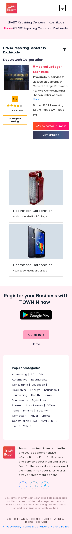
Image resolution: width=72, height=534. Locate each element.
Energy (35, 390)
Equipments (20, 400)
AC (33, 374)
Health (35, 395)
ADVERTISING (49, 421)
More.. (36, 99)
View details (50, 135)
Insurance (50, 390)
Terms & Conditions (36, 526)
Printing (28, 410)
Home (8, 28)
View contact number (52, 126)
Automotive (19, 379)
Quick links (36, 335)
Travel (34, 416)
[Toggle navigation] (62, 8)
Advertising (19, 374)
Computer (19, 416)
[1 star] (18, 105)
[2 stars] (21, 105)
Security (42, 410)
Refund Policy (60, 526)
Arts (41, 374)
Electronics (19, 390)
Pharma (17, 405)
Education (38, 385)
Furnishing (20, 395)
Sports (46, 416)
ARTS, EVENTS (22, 426)
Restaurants (39, 379)
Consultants (20, 385)
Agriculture (39, 400)
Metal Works (34, 405)
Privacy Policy (12, 526)
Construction (20, 421)
